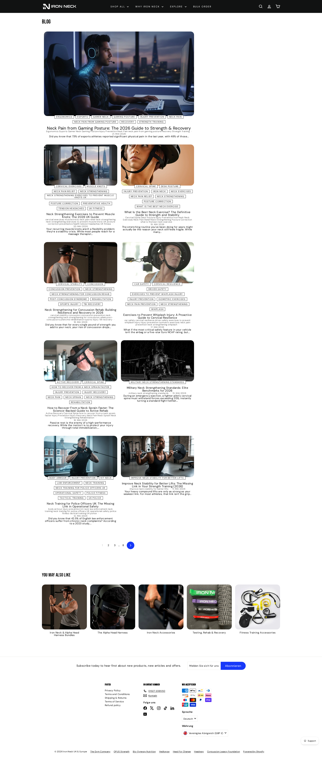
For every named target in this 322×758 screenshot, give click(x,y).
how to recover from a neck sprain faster (80, 387)
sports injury (69, 304)
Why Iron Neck (148, 6)
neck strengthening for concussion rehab (80, 294)
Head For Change (182, 751)
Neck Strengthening (170, 196)
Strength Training (151, 122)
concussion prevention (64, 289)
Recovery (127, 122)
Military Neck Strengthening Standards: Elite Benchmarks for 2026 (157, 389)
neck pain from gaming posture (95, 122)
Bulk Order (202, 6)
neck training (95, 483)
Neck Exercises (181, 191)
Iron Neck (159, 191)
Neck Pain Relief (141, 196)
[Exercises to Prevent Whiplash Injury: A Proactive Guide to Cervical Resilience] (157, 262)
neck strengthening (93, 191)
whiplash (157, 309)
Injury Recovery (95, 392)
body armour (58, 478)
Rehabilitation (80, 402)
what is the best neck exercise (157, 206)
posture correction (64, 203)
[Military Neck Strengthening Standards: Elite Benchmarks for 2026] (157, 361)
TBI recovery (92, 304)
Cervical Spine (146, 186)
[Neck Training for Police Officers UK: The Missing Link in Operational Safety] (80, 456)
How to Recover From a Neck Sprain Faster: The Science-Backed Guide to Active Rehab (80, 409)
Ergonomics (64, 116)
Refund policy (113, 705)
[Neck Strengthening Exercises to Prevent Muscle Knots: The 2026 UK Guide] (80, 165)
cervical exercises (69, 186)
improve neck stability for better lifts (157, 478)
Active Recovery (68, 382)
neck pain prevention (141, 304)
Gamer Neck (101, 116)
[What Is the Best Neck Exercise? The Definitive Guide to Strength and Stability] (157, 165)
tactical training (72, 498)
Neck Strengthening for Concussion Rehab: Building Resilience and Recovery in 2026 (80, 311)
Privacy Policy (113, 690)
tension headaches (71, 208)
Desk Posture (170, 186)
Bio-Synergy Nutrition (144, 751)
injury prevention (141, 299)
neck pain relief (64, 191)
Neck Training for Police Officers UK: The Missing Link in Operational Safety (80, 505)
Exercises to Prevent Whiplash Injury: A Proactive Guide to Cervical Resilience (157, 316)
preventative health (96, 203)
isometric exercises (171, 299)
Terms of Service (114, 701)
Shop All (118, 6)
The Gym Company (100, 751)
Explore (177, 6)
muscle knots (96, 186)
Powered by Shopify (253, 751)
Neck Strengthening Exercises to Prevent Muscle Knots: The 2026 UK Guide (80, 215)
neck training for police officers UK (80, 488)
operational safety (68, 493)
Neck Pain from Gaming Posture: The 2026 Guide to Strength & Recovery (119, 128)
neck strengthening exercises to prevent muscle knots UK (80, 196)
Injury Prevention (152, 116)
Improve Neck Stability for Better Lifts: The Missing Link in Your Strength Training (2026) (157, 485)
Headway (199, 751)
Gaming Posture (124, 116)
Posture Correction (157, 201)
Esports (82, 116)
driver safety (157, 289)
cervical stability (70, 284)
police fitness (96, 493)
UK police (95, 498)
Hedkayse (164, 751)
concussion (95, 284)
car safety (141, 284)
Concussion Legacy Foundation (223, 751)
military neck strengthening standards (157, 382)
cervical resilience (167, 284)
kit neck (106, 478)
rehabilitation (101, 299)
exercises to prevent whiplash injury (157, 294)
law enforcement (68, 483)
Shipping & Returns (116, 697)
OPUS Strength (121, 751)
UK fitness (96, 208)
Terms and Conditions (117, 694)
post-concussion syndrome (68, 299)
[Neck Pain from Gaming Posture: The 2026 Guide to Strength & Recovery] (119, 74)
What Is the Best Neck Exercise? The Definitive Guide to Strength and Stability (157, 213)
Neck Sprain (73, 397)
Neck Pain (175, 116)
